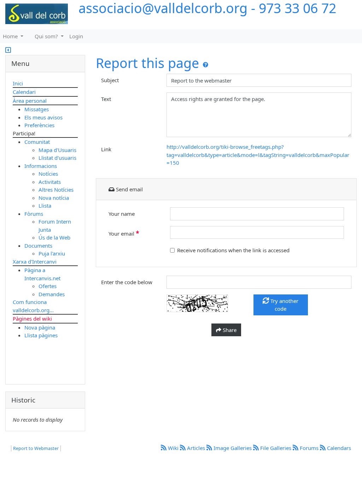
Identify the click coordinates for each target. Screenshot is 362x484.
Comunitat (37, 141)
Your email (124, 233)
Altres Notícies (56, 189)
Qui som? (47, 36)
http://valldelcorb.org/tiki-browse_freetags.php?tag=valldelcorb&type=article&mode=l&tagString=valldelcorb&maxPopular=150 (258, 154)
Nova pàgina (39, 327)
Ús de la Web (54, 237)
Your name (122, 213)
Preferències (39, 125)
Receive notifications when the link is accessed (233, 250)
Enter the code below (126, 282)
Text (106, 98)
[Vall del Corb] (34, 14)
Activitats (50, 181)
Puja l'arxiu (52, 253)
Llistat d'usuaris (57, 157)
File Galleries (276, 447)
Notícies (48, 173)
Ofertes (48, 285)
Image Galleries (232, 447)
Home (11, 36)
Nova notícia (54, 197)
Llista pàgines (41, 335)
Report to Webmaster (36, 448)
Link (106, 149)
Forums (309, 447)
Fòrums (33, 213)
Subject (110, 80)
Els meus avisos (43, 117)
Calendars (338, 447)
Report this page (147, 63)
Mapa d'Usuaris (57, 149)
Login (76, 36)
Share (229, 329)
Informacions (40, 165)
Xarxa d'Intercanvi (35, 261)
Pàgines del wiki (32, 318)
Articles (196, 447)
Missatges (36, 109)
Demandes (52, 294)
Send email (129, 189)
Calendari (24, 91)
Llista (45, 205)
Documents (38, 245)
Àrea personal (30, 100)
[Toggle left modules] (8, 50)
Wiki (173, 447)
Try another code (283, 305)
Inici (18, 83)
